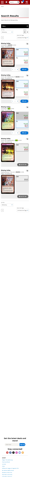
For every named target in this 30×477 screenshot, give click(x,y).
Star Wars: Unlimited (7, 474)
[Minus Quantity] (12, 69)
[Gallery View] (27, 32)
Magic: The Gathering (7, 460)
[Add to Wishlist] (27, 44)
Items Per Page (20, 35)
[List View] (24, 32)
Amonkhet (3, 45)
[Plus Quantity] (18, 69)
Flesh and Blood (6, 462)
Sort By (2, 29)
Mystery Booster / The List (7, 172)
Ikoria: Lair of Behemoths (7, 77)
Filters (4, 26)
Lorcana (4, 464)
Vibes (3, 466)
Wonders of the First (7, 472)
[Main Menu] (2, 2)
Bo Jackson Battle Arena (8, 470)
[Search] (18, 2)
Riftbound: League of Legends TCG (10, 468)
